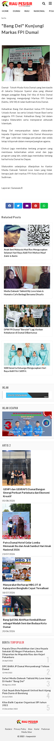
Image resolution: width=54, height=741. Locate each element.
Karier (36, 729)
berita (4, 18)
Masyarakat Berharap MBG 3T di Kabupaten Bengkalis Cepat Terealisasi (25, 586)
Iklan (30, 729)
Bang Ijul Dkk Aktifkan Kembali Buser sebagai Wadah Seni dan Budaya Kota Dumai (24, 623)
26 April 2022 (7, 661)
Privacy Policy (20, 729)
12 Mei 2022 (7, 672)
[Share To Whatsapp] (44, 206)
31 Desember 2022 (10, 709)
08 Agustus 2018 (9, 685)
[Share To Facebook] (10, 206)
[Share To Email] (27, 206)
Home (5, 11)
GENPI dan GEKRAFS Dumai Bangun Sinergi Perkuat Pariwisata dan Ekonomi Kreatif (26, 493)
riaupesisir (31, 736)
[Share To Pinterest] (36, 206)
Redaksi (8, 729)
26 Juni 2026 (7, 697)
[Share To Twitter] (18, 206)
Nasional (39, 11)
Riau (26, 11)
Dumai (16, 11)
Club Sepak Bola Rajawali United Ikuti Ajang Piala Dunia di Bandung (26, 692)
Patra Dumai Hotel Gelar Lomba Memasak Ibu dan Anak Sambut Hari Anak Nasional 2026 (27, 546)
